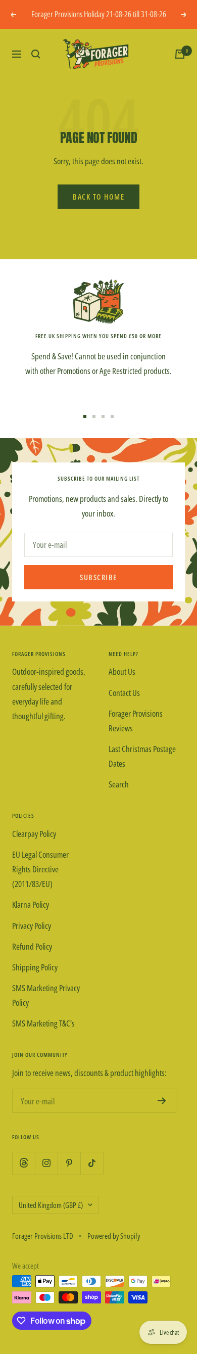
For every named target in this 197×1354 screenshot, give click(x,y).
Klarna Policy (30, 904)
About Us (122, 671)
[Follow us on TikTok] (91, 1163)
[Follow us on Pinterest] (69, 1163)
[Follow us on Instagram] (46, 1163)
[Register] (162, 1100)
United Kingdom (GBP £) (51, 1205)
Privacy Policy (31, 925)
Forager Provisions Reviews (136, 721)
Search (119, 784)
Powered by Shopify (113, 1236)
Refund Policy (32, 946)
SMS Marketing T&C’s (43, 1023)
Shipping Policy (35, 967)
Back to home (98, 197)
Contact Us (124, 692)
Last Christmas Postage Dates (142, 756)
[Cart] (180, 54)
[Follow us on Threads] (23, 1163)
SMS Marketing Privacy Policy (46, 995)
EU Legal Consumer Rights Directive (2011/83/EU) (40, 869)
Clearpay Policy (34, 833)
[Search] (35, 54)
